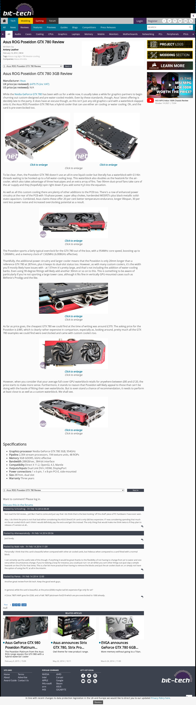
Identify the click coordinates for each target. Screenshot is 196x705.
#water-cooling (33, 56)
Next (67, 66)
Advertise (22, 677)
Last (24, 605)
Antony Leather (11, 49)
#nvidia (23, 59)
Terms (21, 674)
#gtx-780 (22, 56)
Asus (23, 80)
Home (7, 674)
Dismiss (98, 702)
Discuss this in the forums (18, 505)
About (7, 677)
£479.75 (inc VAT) (39, 84)
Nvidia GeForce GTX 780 (28, 94)
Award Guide (10, 680)
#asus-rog (12, 56)
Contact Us (23, 680)
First (6, 605)
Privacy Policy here (160, 698)
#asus (17, 59)
